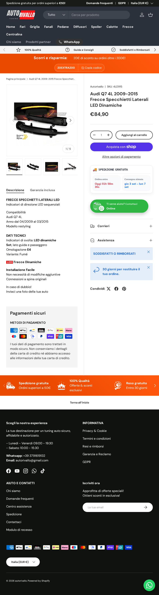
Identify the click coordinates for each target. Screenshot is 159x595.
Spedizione (14, 514)
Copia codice (93, 67)
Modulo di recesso (19, 530)
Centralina (14, 34)
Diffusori (79, 27)
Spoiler (96, 27)
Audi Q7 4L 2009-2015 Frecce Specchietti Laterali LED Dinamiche (52, 78)
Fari (22, 27)
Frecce (128, 27)
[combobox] (86, 15)
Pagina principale (15, 78)
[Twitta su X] (108, 289)
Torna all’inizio (79, 402)
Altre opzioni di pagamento (121, 157)
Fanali (48, 27)
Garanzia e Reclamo (97, 454)
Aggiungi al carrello (134, 135)
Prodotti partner (38, 42)
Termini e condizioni (97, 439)
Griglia (35, 27)
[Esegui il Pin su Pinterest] (124, 289)
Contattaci (13, 522)
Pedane (63, 27)
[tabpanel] (42, 247)
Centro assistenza (19, 506)
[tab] (15, 190)
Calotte (112, 27)
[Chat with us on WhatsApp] (149, 585)
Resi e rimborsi (93, 446)
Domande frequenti (99, 3)
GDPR (122, 3)
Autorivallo (96, 86)
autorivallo (21, 580)
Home (10, 27)
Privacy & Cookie (95, 431)
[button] (150, 14)
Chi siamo (13, 42)
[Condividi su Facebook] (116, 289)
